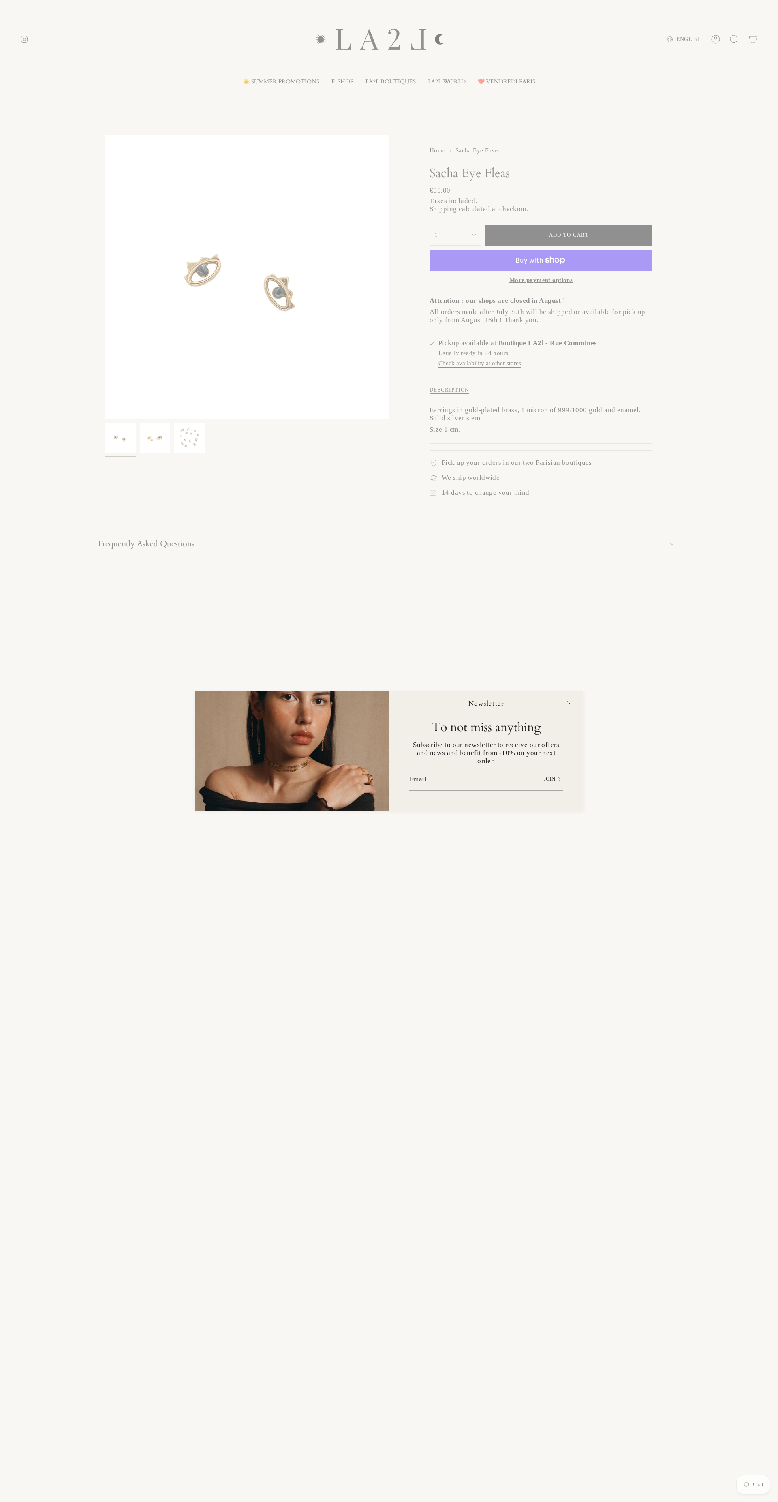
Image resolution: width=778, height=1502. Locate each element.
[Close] (569, 703)
